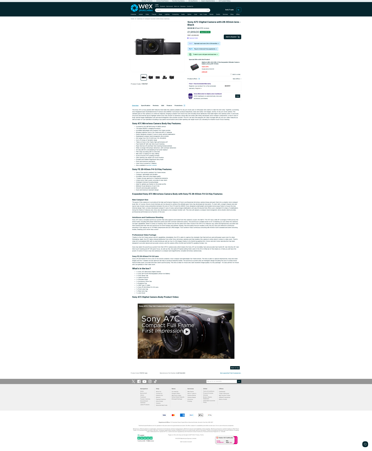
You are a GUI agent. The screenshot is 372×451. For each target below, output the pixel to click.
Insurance (190, 399)
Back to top (235, 368)
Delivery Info (159, 395)
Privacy (197, 435)
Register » (198, 88)
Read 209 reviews (202, 28)
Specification (145, 105)
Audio (183, 14)
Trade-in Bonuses (224, 393)
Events (218, 14)
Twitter (133, 381)
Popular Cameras (145, 399)
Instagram (150, 381)
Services (225, 14)
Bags (160, 14)
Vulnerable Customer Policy (209, 401)
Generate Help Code (161, 405)
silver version (152, 165)
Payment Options (161, 399)
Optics (189, 14)
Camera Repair (191, 397)
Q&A (162, 105)
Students (162, 6)
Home (142, 391)
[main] (186, 196)
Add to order (236, 74)
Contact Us (190, 6)
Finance (169, 105)
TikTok (155, 381)
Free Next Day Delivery (178, 1)
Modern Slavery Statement (207, 397)
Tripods (154, 14)
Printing (189, 401)
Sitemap (205, 395)
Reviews (156, 105)
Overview (135, 105)
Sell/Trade (229, 10)
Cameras (133, 14)
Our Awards (175, 391)
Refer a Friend (223, 399)
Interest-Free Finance (162, 1)
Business (183, 6)
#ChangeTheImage (177, 399)
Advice (142, 395)
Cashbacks (222, 391)
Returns (158, 397)
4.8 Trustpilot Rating (224, 1)
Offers (238, 14)
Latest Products (144, 404)
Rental (211, 14)
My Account (169, 6)
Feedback (143, 397)
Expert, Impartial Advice (208, 1)
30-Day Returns (193, 1)
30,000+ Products (147, 1)
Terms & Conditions (208, 391)
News (174, 388)
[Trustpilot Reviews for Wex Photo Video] (145, 438)
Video (147, 14)
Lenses (141, 14)
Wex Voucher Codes (224, 395)
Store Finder (159, 401)
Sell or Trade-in (191, 393)
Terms (202, 435)
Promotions (179, 105)
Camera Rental (191, 395)
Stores (157, 6)
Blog (232, 14)
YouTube (144, 381)
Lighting (167, 14)
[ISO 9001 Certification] (226, 440)
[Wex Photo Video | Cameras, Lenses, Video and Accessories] (142, 8)
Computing (175, 14)
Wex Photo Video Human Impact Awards (178, 396)
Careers (158, 403)
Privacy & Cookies (208, 393)
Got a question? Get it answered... (230, 373)
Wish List (176, 6)
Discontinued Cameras (144, 401)
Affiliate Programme (224, 397)
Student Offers (176, 393)
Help (157, 388)
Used (195, 14)
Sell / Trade (203, 14)
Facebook (138, 381)
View (237, 96)
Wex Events (190, 391)
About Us (158, 391)
